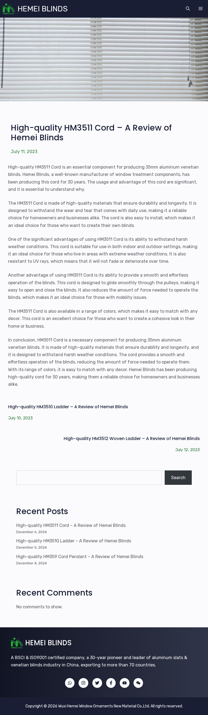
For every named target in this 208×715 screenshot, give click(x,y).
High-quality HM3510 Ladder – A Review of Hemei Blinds (68, 407)
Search (178, 477)
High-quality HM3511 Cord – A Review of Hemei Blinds (91, 132)
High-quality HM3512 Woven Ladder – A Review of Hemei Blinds (132, 438)
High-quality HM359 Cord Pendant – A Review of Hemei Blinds (79, 556)
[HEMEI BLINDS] (9, 9)
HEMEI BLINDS (43, 8)
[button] (187, 9)
